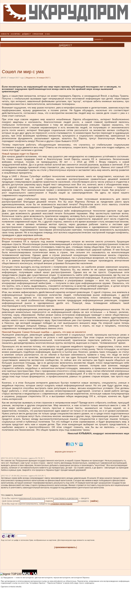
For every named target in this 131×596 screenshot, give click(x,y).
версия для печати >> (65, 452)
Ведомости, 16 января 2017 (37, 78)
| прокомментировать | (65, 547)
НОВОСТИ (5, 34)
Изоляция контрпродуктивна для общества (26, 238)
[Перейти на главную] (65, 31)
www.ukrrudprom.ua (57, 581)
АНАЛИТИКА (15, 34)
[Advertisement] (41, 53)
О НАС (47, 34)
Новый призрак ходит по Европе (20, 153)
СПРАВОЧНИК (37, 34)
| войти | (94, 501)
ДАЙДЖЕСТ (26, 34)
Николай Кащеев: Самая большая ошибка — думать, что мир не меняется (44, 332)
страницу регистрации (61, 504)
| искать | (98, 39)
